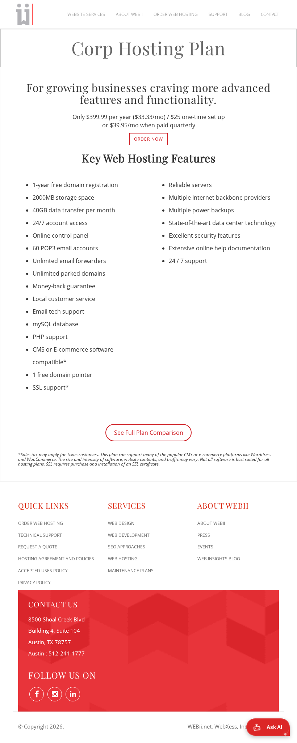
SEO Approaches (126, 547)
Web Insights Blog (218, 559)
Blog (244, 14)
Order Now (148, 139)
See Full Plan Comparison (148, 433)
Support (218, 14)
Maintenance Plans (131, 571)
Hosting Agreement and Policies (56, 559)
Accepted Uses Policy (43, 571)
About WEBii (129, 14)
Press (203, 535)
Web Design (121, 523)
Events (205, 547)
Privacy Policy (34, 582)
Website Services (86, 14)
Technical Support (40, 535)
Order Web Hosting (176, 14)
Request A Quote (37, 547)
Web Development (129, 535)
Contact (270, 14)
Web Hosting (123, 559)
